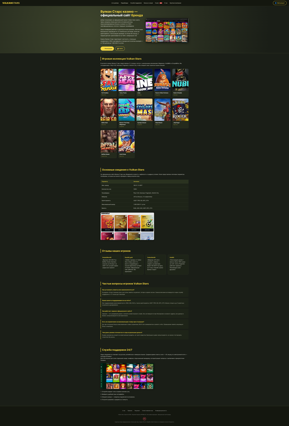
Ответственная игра (147, 410)
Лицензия (137, 410)
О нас (166, 3)
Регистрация (107, 48)
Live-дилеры (115, 3)
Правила (130, 410)
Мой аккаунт (280, 3)
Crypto (158, 3)
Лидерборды (124, 3)
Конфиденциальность (161, 410)
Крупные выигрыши (175, 3)
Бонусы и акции (148, 3)
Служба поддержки (136, 3)
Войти (120, 48)
